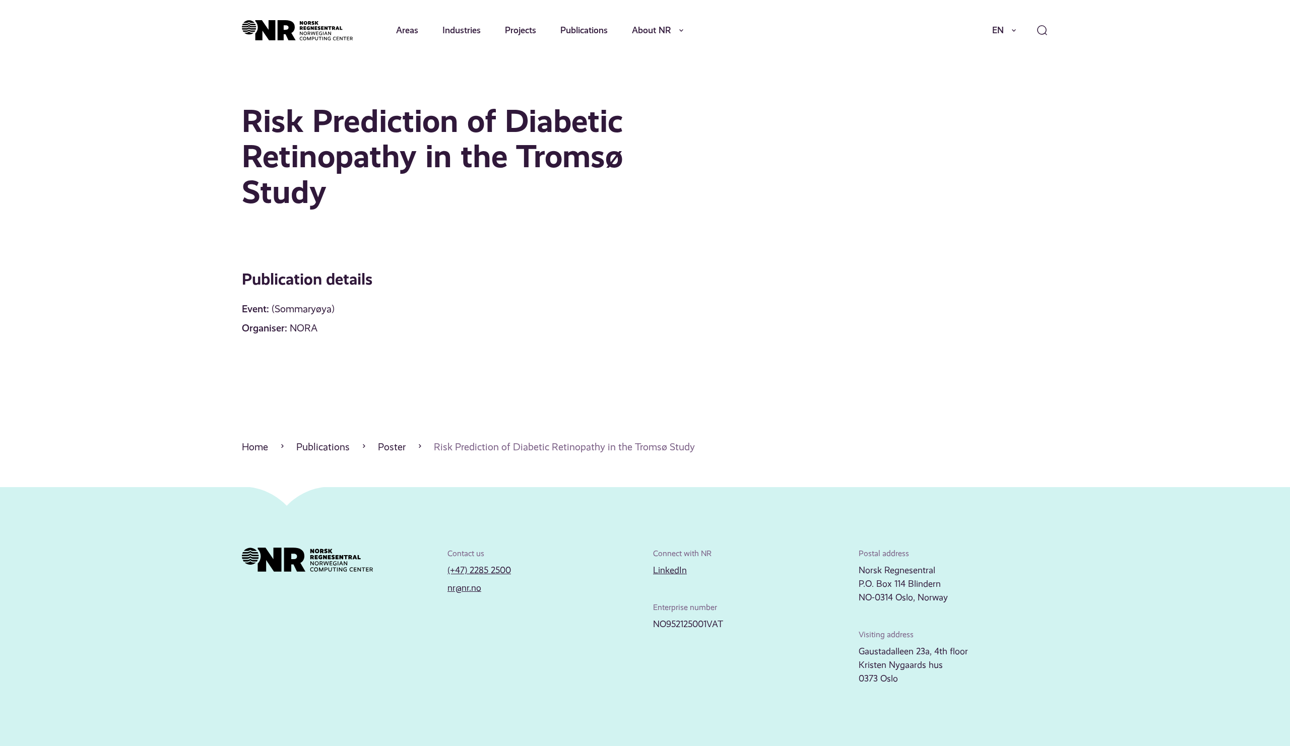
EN (998, 30)
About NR (651, 30)
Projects (520, 30)
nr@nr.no (464, 588)
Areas (407, 30)
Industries (461, 30)
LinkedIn (670, 570)
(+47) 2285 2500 (479, 570)
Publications (584, 30)
